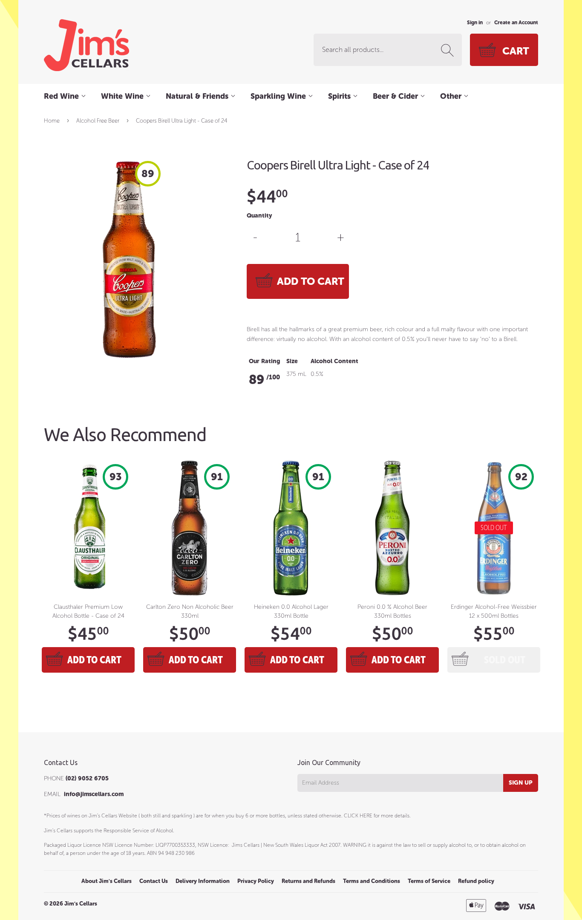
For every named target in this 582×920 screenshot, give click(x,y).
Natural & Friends (198, 96)
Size (292, 361)
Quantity (259, 215)
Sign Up (521, 782)
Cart (515, 51)
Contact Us (153, 881)
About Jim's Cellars (106, 881)
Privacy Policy (255, 881)
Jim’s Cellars (80, 903)
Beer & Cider (396, 96)
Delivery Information (203, 881)
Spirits (340, 96)
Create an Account (516, 23)
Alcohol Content (334, 361)
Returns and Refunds (308, 881)
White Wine (123, 96)
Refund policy (476, 881)
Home (52, 121)
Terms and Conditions (371, 881)
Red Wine (62, 96)
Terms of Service (429, 881)
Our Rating (264, 361)
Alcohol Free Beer (97, 121)
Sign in (475, 23)
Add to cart (94, 659)
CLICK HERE (358, 816)
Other (452, 96)
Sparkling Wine (279, 96)
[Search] (449, 50)
